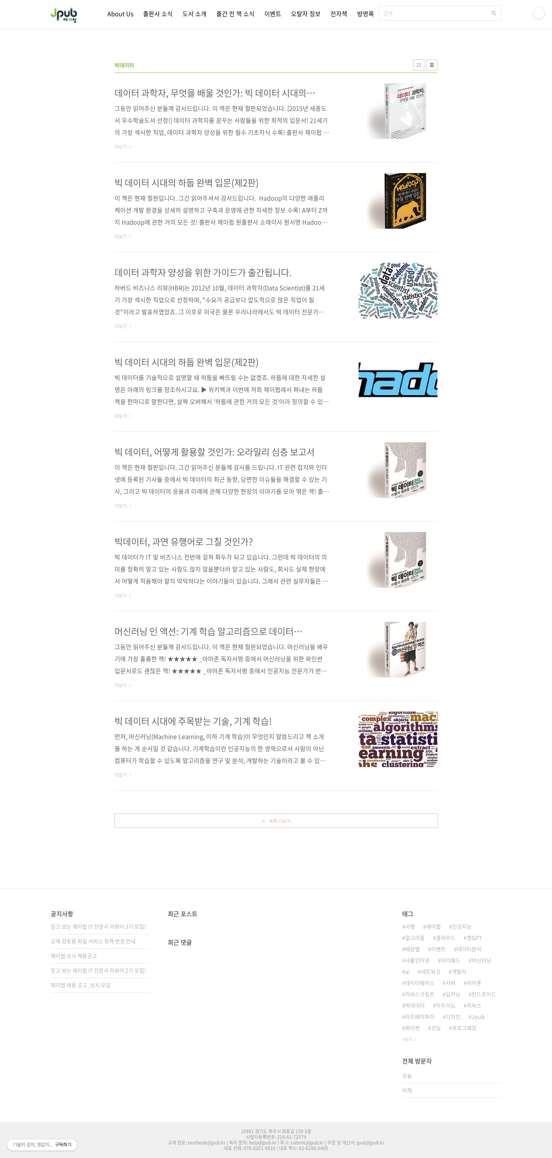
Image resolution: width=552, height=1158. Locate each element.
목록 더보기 (280, 821)
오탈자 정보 (306, 13)
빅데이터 (415, 1005)
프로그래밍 (464, 1027)
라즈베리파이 (419, 1016)
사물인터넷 (417, 960)
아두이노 (445, 1005)
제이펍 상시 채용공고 (74, 955)
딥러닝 (453, 994)
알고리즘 (415, 937)
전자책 (338, 13)
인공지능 (462, 926)
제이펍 (433, 926)
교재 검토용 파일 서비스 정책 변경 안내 (93, 941)
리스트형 (431, 65)
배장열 (412, 949)
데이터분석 (469, 949)
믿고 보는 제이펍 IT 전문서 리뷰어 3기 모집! (98, 926)
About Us (120, 13)
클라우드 (445, 937)
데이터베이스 (419, 982)
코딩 (436, 1027)
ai (407, 971)
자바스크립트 (419, 994)
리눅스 (474, 1005)
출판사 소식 (158, 13)
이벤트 (272, 13)
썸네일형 (418, 65)
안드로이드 (484, 994)
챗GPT (474, 937)
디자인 (453, 1016)
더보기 (407, 1039)
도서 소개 (194, 13)
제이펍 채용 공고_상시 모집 (81, 985)
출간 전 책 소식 (235, 13)
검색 (494, 13)
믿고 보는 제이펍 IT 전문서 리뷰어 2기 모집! (98, 970)
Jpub (478, 1016)
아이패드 (450, 960)
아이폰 (474, 982)
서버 (450, 982)
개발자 (459, 971)
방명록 (365, 13)
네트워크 (430, 971)
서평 (410, 926)
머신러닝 (481, 960)
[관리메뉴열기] (538, 13)
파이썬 (412, 1027)
